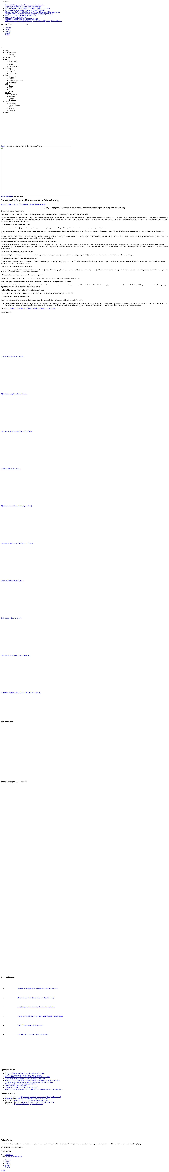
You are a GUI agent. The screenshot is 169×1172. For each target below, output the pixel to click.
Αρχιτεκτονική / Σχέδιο (16, 80)
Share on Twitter (18, 204)
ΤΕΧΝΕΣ (8, 75)
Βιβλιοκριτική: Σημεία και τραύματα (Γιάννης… (16, 655)
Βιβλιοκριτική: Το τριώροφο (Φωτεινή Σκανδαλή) (16, 506)
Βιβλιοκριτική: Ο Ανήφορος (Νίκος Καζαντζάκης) (20, 15)
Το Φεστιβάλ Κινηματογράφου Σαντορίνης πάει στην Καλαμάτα (24, 5)
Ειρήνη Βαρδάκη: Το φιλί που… (11, 468)
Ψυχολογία (12, 103)
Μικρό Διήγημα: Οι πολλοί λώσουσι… (13, 356)
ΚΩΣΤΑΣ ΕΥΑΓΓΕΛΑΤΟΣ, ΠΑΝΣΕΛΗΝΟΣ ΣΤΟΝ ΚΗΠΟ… (21, 692)
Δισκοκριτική (13, 73)
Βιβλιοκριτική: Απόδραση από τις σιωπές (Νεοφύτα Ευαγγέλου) (41, 1097)
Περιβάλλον (12, 108)
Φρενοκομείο (13, 56)
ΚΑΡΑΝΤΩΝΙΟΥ (27, 308)
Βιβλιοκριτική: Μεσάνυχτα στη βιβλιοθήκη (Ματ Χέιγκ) (32, 1098)
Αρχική (7, 50)
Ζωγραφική (12, 77)
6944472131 (9, 1155)
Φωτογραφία (13, 82)
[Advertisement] (84, 130)
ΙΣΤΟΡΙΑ (8, 93)
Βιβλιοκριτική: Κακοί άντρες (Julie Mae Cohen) (28, 1104)
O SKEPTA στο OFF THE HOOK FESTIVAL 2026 (21, 19)
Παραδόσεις (12, 100)
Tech (10, 107)
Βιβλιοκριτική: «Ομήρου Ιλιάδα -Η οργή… (14, 394)
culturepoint (8, 1098)
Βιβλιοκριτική (13, 61)
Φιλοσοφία (12, 96)
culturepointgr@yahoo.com (13, 1156)
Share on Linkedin (28, 204)
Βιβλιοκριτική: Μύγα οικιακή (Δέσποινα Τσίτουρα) (17, 543)
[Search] (27, 24)
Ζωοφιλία (12, 110)
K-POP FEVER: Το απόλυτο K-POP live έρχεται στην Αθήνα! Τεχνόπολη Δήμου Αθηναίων (33, 21)
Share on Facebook (7, 204)
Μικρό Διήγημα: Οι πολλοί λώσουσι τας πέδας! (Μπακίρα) (23, 7)
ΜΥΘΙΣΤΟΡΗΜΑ (38, 308)
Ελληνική (12, 70)
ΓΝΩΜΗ (7, 57)
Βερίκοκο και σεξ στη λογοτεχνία (11, 618)
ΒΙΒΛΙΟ (7, 59)
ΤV (10, 89)
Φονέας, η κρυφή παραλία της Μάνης (16, 17)
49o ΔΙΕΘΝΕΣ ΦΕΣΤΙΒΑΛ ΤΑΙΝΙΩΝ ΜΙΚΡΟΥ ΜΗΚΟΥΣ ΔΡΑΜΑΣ (27, 8)
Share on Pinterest (40, 204)
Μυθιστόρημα (13, 63)
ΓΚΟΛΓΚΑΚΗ (16, 308)
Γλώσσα (11, 98)
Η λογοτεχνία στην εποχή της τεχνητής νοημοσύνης (38, 1102)
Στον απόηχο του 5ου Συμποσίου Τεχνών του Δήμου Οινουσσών (25, 10)
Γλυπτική (11, 79)
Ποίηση (11, 64)
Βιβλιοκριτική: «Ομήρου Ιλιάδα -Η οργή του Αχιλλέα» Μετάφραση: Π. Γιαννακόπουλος (32, 12)
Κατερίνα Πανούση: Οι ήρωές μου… (12, 580)
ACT (6, 84)
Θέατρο (11, 86)
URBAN (7, 101)
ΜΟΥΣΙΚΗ (8, 68)
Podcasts (11, 54)
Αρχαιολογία (13, 94)
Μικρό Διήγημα (13, 66)
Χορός (11, 91)
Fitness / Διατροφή (14, 105)
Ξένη (10, 72)
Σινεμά (11, 87)
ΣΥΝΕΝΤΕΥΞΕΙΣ (11, 52)
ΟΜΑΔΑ (8, 112)
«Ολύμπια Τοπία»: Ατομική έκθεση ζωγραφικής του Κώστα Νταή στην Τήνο (29, 14)
